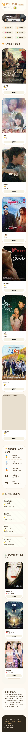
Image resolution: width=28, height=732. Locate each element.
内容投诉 (9, 723)
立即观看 (14, 20)
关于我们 (6, 721)
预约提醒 (14, 596)
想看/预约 (14, 92)
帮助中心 (13, 721)
